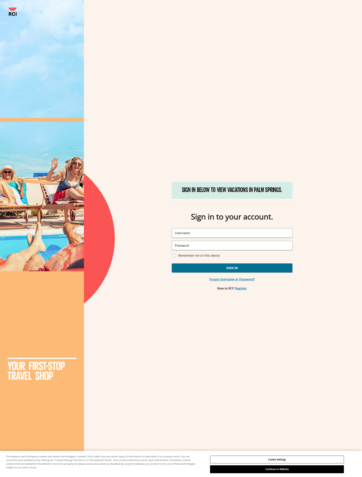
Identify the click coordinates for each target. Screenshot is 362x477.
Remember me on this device (199, 255)
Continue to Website (277, 469)
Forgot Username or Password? (232, 279)
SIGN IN (232, 268)
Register (241, 288)
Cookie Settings (277, 459)
